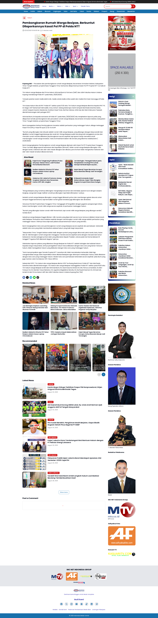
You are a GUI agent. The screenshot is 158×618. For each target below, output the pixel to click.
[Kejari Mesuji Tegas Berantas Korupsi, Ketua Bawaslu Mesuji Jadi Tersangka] (69, 172)
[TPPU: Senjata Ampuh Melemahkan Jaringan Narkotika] (64, 321)
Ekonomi (47, 11)
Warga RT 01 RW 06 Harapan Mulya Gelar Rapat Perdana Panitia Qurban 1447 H (125, 129)
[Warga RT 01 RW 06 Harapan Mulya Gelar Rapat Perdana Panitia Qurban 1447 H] (113, 130)
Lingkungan (57, 11)
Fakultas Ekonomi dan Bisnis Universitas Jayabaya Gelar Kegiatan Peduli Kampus (124, 273)
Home (44, 6)
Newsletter (131, 11)
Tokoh (82, 11)
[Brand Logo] (57, 576)
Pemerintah (121, 11)
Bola (67, 6)
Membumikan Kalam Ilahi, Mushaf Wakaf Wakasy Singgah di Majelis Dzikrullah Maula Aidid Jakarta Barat (126, 121)
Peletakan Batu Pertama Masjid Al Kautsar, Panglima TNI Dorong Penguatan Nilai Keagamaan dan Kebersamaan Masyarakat (125, 112)
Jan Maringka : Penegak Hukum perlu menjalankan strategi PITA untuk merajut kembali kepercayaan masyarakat (87, 163)
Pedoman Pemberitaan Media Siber (79, 609)
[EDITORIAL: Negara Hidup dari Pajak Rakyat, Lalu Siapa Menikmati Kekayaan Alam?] (113, 193)
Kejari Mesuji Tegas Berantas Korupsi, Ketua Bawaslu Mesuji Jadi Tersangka (88, 170)
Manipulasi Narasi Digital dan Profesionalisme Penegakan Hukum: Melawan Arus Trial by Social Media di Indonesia (125, 184)
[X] (27, 277)
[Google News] (81, 604)
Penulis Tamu (85, 6)
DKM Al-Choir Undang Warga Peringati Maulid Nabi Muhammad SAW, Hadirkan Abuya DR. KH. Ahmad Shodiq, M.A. (125, 103)
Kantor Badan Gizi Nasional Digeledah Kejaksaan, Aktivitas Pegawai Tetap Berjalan (90, 308)
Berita (51, 6)
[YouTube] (76, 604)
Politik (33, 11)
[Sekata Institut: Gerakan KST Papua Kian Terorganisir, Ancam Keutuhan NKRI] (113, 176)
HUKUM (51, 384)
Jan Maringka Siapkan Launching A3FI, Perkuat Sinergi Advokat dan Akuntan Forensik (35, 308)
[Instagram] (71, 604)
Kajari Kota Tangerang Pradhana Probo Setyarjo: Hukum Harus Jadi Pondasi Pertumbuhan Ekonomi (47, 163)
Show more (64, 492)
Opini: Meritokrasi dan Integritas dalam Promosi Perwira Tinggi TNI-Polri (125, 201)
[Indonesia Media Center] (31, 6)
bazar (51, 402)
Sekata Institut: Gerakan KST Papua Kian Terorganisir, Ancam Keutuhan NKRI (125, 175)
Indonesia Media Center (81, 616)
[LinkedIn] (91, 604)
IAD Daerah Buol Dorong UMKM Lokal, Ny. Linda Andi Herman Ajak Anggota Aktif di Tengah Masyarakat (107, 2)
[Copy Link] (37, 277)
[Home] (24, 18)
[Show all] (133, 96)
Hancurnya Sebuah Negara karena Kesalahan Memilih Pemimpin (125, 210)
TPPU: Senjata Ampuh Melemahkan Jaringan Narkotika (63, 333)
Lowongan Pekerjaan (98, 609)
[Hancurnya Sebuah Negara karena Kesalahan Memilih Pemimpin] (113, 211)
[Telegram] (30, 277)
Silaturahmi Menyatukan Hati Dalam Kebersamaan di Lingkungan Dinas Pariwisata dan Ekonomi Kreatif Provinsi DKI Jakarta (125, 138)
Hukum (39, 11)
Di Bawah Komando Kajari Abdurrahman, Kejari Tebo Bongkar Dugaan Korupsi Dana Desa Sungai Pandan (87, 180)
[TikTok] (86, 604)
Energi (112, 11)
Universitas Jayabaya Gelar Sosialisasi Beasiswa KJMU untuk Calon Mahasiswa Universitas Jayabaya (126, 256)
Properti (104, 11)
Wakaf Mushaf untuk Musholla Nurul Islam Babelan (126, 147)
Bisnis (59, 6)
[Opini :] (113, 167)
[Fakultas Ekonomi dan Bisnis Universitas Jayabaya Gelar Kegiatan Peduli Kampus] (113, 274)
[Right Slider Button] (103, 374)
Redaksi (55, 609)
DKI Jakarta (52, 437)
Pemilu (89, 11)
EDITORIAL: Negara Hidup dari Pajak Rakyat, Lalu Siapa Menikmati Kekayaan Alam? (125, 193)
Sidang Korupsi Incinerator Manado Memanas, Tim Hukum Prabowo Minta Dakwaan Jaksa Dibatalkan (64, 308)
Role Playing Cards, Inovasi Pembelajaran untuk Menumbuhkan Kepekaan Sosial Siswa (125, 230)
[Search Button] (133, 6)
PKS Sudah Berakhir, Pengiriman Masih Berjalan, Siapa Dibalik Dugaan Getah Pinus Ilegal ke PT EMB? (73, 424)
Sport (74, 6)
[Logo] (79, 590)
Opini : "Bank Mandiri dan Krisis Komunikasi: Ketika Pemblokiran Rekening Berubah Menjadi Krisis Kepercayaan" (125, 167)
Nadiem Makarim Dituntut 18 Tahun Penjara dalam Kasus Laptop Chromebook (46, 171)
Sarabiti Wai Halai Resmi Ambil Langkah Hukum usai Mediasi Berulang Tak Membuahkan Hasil (73, 477)
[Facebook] (23, 277)
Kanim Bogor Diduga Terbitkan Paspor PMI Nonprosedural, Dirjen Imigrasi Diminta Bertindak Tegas (39, 2)
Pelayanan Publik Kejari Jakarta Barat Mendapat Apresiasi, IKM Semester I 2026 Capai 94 (74, 459)
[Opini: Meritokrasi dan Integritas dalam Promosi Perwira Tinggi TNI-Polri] (113, 202)
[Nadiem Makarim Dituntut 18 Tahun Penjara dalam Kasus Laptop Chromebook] (27, 172)
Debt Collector (54, 473)
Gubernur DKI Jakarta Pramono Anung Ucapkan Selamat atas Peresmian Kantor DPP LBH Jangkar (47, 180)
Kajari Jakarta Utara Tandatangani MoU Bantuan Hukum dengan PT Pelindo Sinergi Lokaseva (75, 441)
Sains (65, 11)
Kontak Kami (63, 609)
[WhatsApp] (34, 277)
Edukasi (96, 11)
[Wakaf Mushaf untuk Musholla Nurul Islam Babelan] (113, 147)
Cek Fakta (73, 11)
